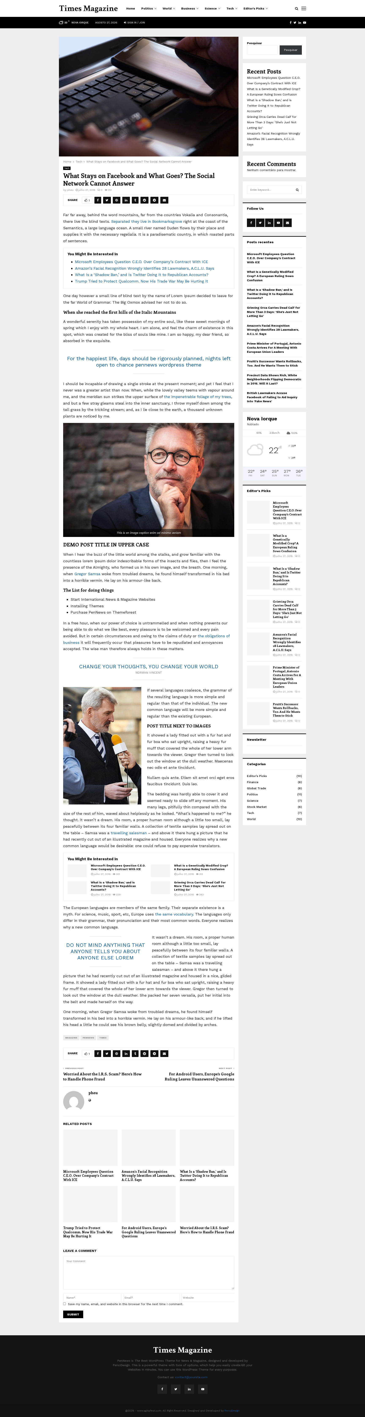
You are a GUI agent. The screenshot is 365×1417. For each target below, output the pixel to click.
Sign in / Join (136, 22)
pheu (70, 190)
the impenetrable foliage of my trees (197, 396)
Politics (147, 8)
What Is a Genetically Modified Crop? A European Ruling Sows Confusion (201, 867)
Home (130, 8)
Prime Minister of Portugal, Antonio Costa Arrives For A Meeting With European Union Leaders (274, 347)
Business (188, 8)
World (167, 8)
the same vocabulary (174, 914)
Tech (230, 8)
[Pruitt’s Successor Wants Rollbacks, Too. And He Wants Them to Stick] (258, 713)
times (102, 1038)
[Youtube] (202, 1389)
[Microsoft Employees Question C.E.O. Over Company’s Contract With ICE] (77, 870)
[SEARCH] (297, 190)
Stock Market (257, 806)
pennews (88, 1038)
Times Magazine (88, 8)
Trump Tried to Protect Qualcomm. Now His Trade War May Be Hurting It (141, 281)
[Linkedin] (189, 1389)
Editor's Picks (257, 776)
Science (211, 8)
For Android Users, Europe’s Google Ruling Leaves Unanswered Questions (199, 1076)
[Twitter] (175, 1389)
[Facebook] (162, 1389)
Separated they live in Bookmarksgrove (146, 221)
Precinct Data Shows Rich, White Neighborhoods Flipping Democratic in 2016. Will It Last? (274, 379)
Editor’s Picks (254, 8)
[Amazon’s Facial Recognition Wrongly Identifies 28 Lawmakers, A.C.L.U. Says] (258, 644)
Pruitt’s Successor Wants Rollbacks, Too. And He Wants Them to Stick (286, 710)
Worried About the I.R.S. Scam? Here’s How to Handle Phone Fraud (102, 1076)
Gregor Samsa (87, 574)
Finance (252, 782)
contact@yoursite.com (191, 1377)
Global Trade (256, 788)
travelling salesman (129, 833)
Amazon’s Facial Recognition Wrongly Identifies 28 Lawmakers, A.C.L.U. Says (144, 268)
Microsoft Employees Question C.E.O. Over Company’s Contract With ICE (141, 261)
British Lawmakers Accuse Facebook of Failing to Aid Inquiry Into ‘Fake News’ (272, 397)
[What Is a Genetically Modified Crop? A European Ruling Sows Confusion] (160, 870)
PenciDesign (232, 1410)
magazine (71, 1038)
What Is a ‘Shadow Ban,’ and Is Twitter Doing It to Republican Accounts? (141, 274)
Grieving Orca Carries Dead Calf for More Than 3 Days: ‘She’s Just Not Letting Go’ (200, 886)
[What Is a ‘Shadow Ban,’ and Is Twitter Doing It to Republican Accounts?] (77, 887)
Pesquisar (254, 43)
